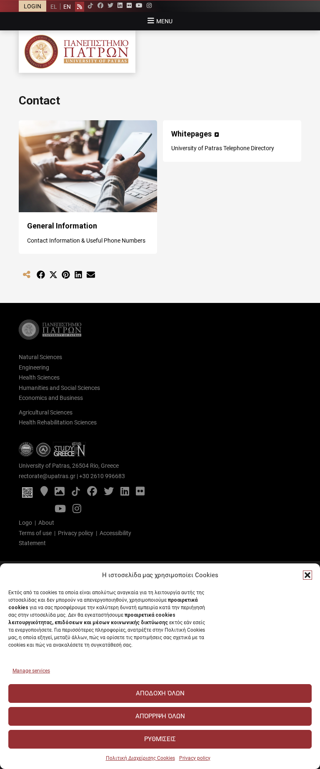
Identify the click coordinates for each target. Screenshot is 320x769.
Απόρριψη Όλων (160, 716)
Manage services (31, 671)
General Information (62, 225)
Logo (25, 522)
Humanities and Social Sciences (59, 387)
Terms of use (35, 533)
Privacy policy (194, 758)
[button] (307, 575)
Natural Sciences (40, 357)
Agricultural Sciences (45, 412)
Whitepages (191, 133)
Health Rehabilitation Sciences (58, 422)
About (46, 522)
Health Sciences (39, 377)
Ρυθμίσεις (160, 739)
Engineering (34, 367)
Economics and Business (51, 397)
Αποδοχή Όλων (160, 693)
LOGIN (32, 6)
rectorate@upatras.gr (47, 476)
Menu (164, 21)
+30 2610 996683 (102, 476)
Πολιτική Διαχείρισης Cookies (140, 758)
